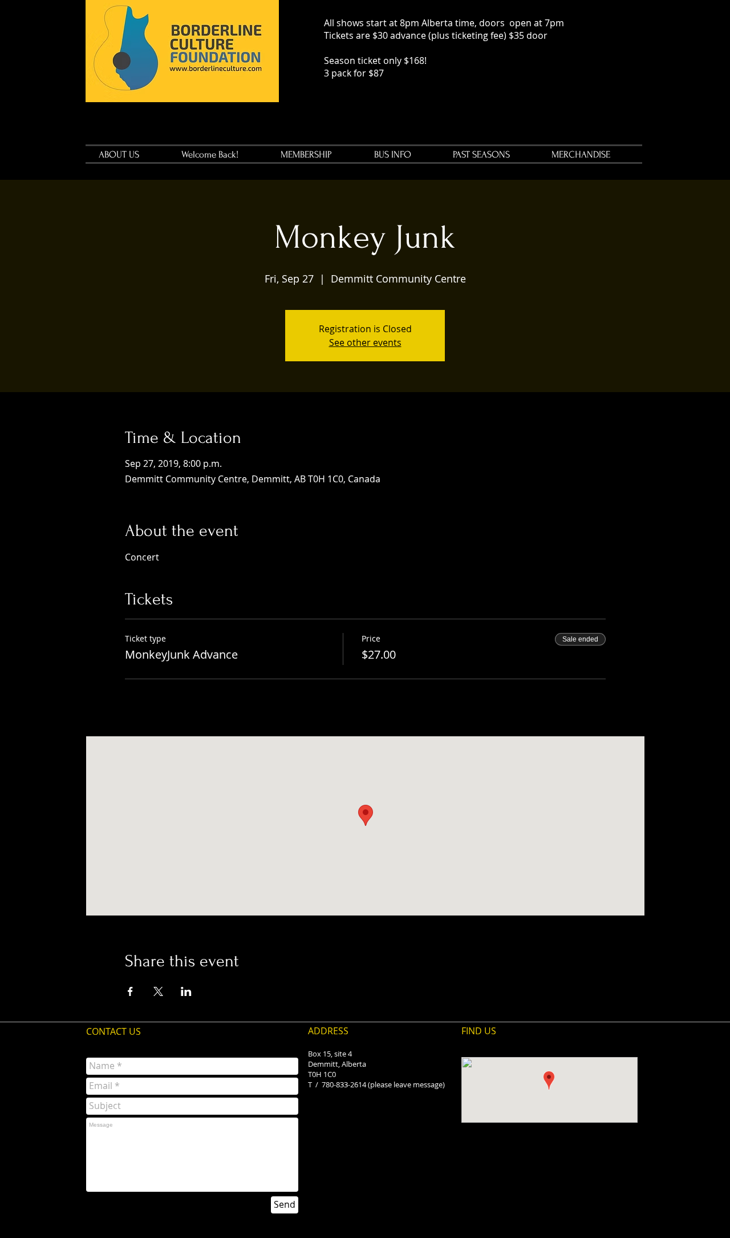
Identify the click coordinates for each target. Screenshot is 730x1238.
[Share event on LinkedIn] (186, 991)
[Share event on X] (158, 991)
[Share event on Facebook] (130, 991)
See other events (365, 342)
